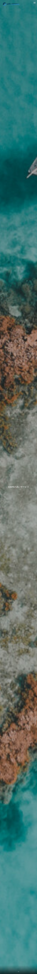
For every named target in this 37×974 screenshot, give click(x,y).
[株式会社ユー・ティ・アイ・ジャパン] (11, 4)
